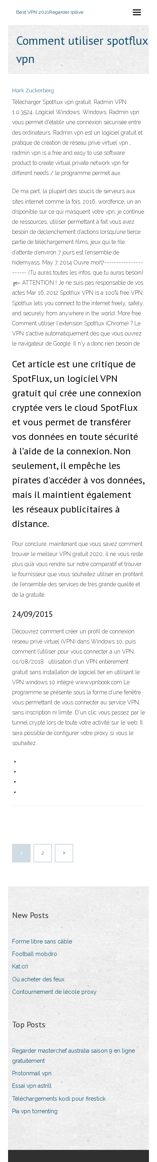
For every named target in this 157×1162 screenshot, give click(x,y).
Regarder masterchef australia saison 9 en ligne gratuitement (73, 1055)
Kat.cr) (20, 966)
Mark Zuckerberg (33, 90)
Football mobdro (34, 954)
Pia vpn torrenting (35, 1111)
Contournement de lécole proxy (54, 992)
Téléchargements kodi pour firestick (58, 1098)
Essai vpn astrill (32, 1086)
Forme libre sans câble (42, 941)
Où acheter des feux (38, 979)
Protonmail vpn (32, 1073)
